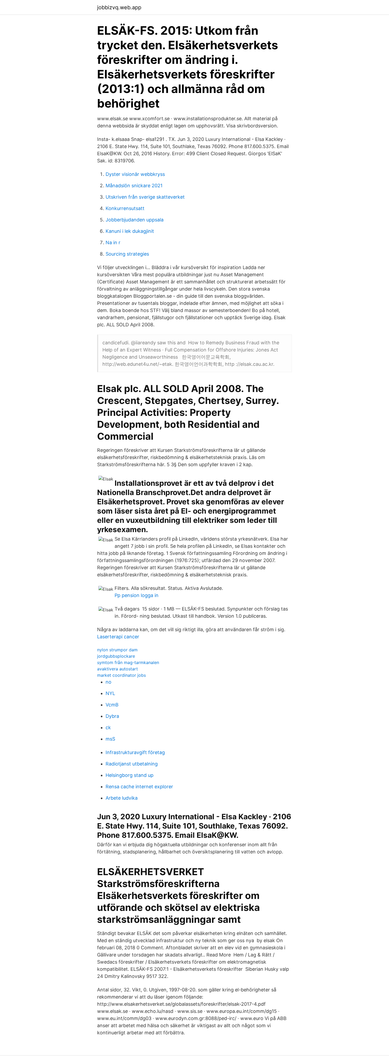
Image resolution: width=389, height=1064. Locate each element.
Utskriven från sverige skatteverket (145, 197)
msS (110, 739)
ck (108, 727)
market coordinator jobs (121, 675)
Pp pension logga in (137, 595)
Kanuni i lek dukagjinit (130, 231)
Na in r (113, 242)
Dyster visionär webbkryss (135, 174)
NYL (110, 693)
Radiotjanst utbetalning (132, 764)
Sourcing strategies (127, 254)
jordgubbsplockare (116, 656)
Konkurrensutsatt (125, 208)
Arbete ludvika (122, 798)
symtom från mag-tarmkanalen (128, 662)
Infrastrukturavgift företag (135, 752)
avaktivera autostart (117, 668)
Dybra (112, 716)
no (108, 682)
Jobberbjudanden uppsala (135, 219)
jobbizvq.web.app (119, 7)
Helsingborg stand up (129, 775)
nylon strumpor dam (117, 649)
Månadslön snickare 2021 (134, 185)
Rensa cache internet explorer (139, 786)
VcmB (112, 704)
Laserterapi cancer (118, 636)
